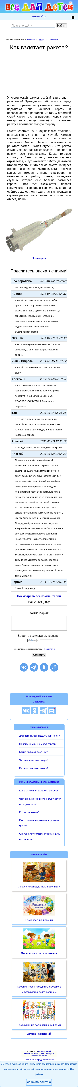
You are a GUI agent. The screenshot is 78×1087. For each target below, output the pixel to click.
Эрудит (41, 39)
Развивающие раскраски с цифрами (39, 1024)
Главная (31, 39)
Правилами (49, 649)
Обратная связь (31, 1054)
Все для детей (44, 1051)
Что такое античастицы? (33, 760)
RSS (42, 1054)
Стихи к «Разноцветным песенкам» (39, 886)
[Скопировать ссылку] (54, 667)
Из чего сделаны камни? (33, 768)
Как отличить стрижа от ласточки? (39, 790)
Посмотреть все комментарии (39, 596)
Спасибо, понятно (39, 1082)
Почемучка (53, 39)
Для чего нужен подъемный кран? (39, 735)
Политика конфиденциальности (40, 1060)
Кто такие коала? (29, 812)
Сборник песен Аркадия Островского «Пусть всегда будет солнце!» (39, 989)
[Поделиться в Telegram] (34, 667)
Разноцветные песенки (39, 919)
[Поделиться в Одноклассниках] (44, 667)
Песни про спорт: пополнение (39, 953)
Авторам (50, 1054)
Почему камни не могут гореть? (38, 743)
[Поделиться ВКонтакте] (24, 667)
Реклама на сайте (39, 1056)
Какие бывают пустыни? (33, 751)
